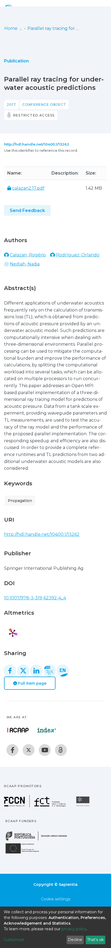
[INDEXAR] (46, 730)
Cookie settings (55, 899)
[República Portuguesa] (39, 840)
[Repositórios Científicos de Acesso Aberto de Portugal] (18, 730)
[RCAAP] (61, 750)
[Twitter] (28, 750)
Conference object (44, 104)
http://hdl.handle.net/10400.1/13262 (36, 144)
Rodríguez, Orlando (77, 254)
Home (11, 28)
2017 (11, 104)
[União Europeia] (25, 853)
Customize (14, 939)
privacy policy (73, 928)
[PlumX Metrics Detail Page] (12, 633)
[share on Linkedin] (36, 671)
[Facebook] (12, 750)
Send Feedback (27, 210)
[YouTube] (45, 750)
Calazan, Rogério (28, 254)
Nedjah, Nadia (25, 264)
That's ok (95, 939)
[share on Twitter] (23, 671)
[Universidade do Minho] (83, 805)
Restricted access (33, 115)
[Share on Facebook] (10, 671)
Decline (75, 939)
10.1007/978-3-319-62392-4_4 (35, 597)
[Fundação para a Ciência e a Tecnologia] (35, 805)
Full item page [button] (31, 683)
